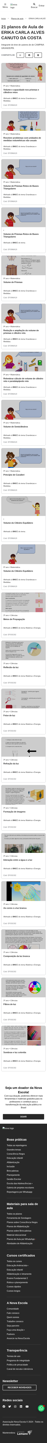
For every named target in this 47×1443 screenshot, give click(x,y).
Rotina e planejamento (17, 1282)
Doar (23, 1117)
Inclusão (11, 1166)
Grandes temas (14, 1150)
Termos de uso (13, 1356)
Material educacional (16, 1235)
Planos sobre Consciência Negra (22, 1222)
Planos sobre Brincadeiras (19, 1231)
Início (3, 18)
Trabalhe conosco (15, 1321)
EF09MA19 (12, 105)
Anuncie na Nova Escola (18, 1338)
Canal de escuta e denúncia (20, 1369)
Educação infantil (15, 1158)
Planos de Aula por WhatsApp (21, 1239)
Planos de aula (17, 18)
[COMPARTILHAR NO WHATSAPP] (20, 55)
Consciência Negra (16, 1154)
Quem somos (13, 1317)
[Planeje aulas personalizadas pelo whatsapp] (41, 1408)
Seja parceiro (13, 1326)
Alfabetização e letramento (19, 1274)
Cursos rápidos (14, 1286)
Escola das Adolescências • (20, 1183)
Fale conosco (13, 1313)
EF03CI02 (12, 635)
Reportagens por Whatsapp (19, 1192)
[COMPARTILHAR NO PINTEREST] (38, 55)
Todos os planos (14, 1214)
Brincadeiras (13, 1171)
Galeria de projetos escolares (20, 1188)
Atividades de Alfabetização (20, 1243)
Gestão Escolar (14, 1179)
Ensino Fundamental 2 (17, 1278)
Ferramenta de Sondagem (19, 1218)
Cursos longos (13, 1291)
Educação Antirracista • (17, 1265)
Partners (11, 1334)
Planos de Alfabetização (18, 1226)
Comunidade (13, 1309)
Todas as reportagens (17, 1145)
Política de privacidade (17, 1365)
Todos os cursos (14, 1261)
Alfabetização (13, 1162)
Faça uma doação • (16, 1330)
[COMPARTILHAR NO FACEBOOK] (29, 55)
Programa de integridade (18, 1360)
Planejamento (13, 1175)
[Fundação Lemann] (24, 1433)
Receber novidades (19, 1387)
